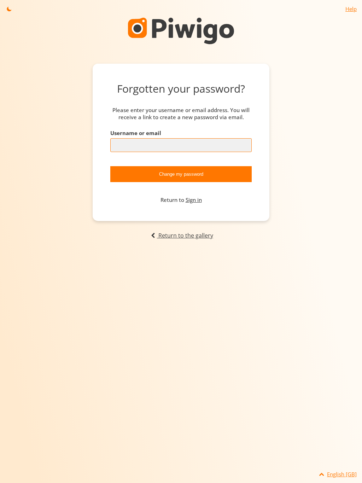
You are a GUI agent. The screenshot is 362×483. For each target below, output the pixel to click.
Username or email (135, 132)
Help (351, 8)
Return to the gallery (185, 235)
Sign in (194, 199)
